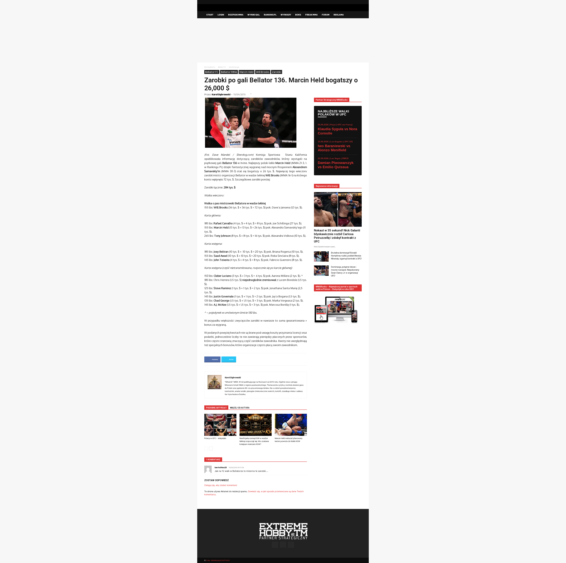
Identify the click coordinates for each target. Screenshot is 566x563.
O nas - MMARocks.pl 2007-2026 (217, 560)
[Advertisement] (283, 40)
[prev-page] (206, 448)
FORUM (325, 14)
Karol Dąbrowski (221, 94)
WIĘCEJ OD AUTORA (239, 408)
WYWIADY (286, 14)
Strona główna (209, 67)
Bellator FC (222, 67)
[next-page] (211, 448)
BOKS (298, 14)
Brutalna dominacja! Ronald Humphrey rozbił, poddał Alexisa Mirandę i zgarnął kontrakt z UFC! (346, 256)
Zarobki (276, 72)
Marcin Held (247, 72)
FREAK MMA (311, 14)
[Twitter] (359, 2)
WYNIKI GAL (253, 14)
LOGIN (221, 14)
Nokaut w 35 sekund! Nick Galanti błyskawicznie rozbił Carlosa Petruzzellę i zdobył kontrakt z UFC (337, 236)
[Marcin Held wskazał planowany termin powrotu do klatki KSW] (291, 425)
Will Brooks (262, 72)
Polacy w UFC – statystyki (215, 438)
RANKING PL (270, 14)
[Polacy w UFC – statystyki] (220, 425)
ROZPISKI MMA (235, 14)
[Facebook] (350, 2)
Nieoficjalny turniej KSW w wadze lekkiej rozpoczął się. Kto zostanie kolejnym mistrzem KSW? (254, 441)
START (209, 14)
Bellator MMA (229, 72)
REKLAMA (339, 14)
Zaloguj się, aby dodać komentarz (220, 485)
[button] (358, 15)
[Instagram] (355, 2)
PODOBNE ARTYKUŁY (216, 408)
